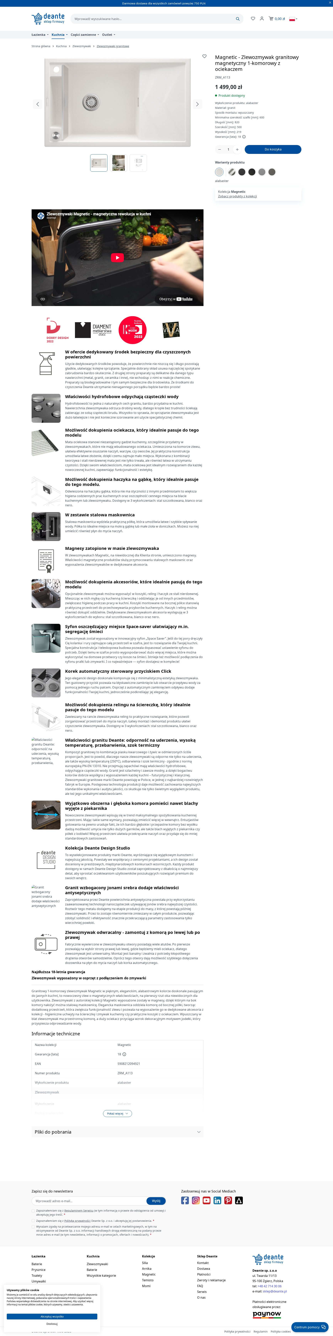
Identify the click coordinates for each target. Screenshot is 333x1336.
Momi (146, 1286)
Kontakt (203, 1263)
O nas (201, 1297)
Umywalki (39, 1281)
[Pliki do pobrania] (198, 1131)
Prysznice (38, 1270)
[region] (117, 113)
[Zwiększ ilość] (237, 149)
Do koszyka (273, 149)
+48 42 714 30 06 (270, 1286)
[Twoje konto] (261, 18)
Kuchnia (93, 1256)
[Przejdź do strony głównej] (48, 19)
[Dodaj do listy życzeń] (204, 56)
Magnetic (149, 1274)
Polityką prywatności (77, 1220)
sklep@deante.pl (275, 1291)
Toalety (37, 1275)
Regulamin (261, 1331)
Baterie (37, 1264)
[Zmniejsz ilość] (219, 149)
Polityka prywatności (237, 1331)
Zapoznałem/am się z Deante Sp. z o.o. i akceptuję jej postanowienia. (95, 1221)
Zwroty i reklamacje (211, 1280)
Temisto (148, 1280)
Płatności (203, 1274)
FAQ (200, 1286)
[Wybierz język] (293, 18)
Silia (145, 1263)
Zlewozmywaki (97, 1264)
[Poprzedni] (37, 104)
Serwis (202, 1292)
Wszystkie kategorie (101, 1275)
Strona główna (41, 46)
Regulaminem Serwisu (78, 1210)
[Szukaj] (237, 18)
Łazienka (38, 1256)
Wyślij (156, 1201)
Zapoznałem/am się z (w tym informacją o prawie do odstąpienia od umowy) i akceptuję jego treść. (101, 1212)
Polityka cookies (281, 1331)
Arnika (146, 1268)
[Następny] (197, 104)
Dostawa (203, 1268)
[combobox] (157, 19)
